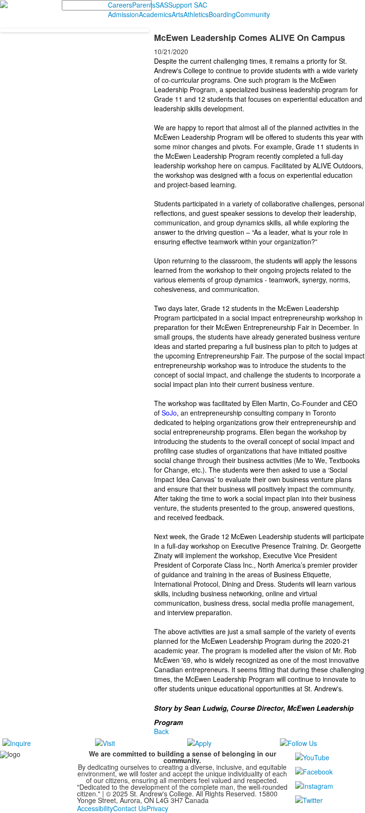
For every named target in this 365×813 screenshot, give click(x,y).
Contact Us (129, 808)
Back (161, 731)
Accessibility (95, 808)
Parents (143, 5)
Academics (155, 14)
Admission (123, 14)
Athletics (196, 14)
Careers (120, 5)
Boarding (222, 14)
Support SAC (187, 5)
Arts (177, 14)
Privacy (157, 808)
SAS (161, 5)
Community (253, 14)
